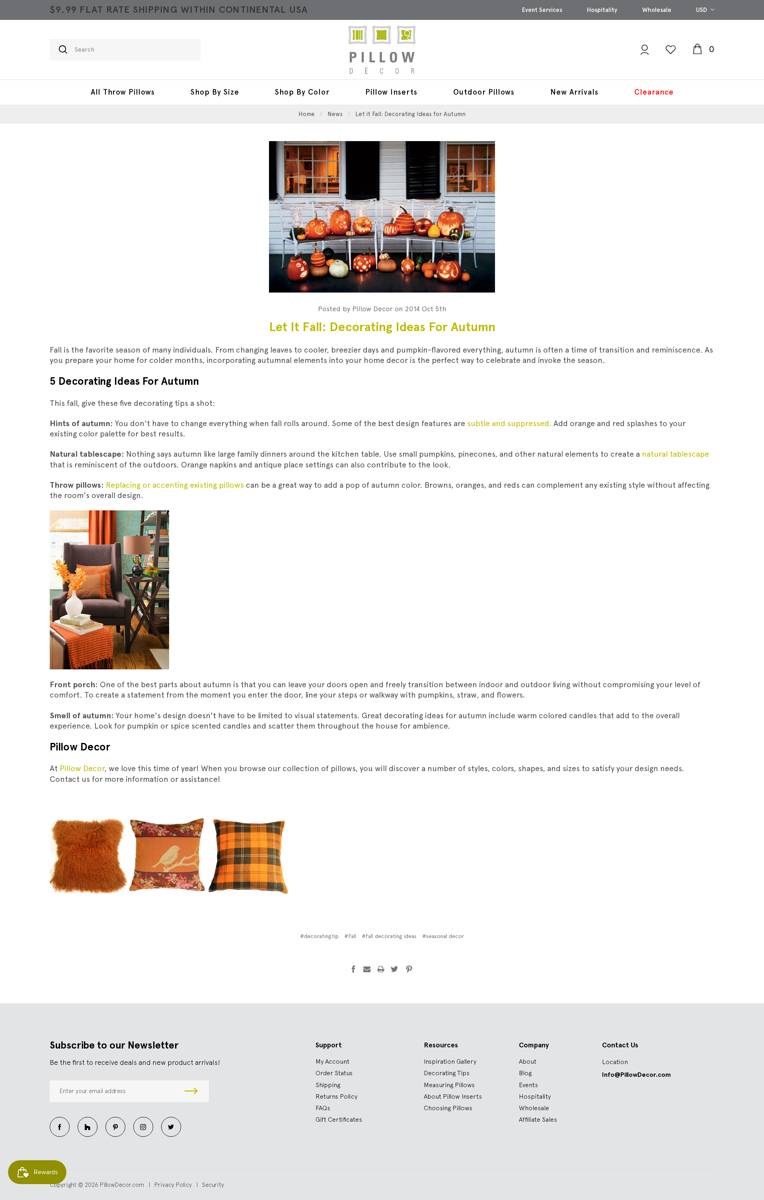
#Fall (350, 936)
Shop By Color (302, 92)
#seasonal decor (443, 936)
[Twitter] (394, 969)
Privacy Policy (173, 1184)
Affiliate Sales (538, 1119)
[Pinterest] (409, 969)
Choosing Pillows (448, 1107)
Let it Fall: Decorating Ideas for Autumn (382, 326)
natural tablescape (675, 454)
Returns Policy (336, 1096)
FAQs (323, 1107)
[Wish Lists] (671, 49)
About (527, 1061)
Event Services (542, 10)
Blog (525, 1072)
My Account (332, 1061)
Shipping (328, 1084)
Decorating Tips (447, 1072)
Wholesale (656, 10)
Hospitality (602, 10)
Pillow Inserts (391, 92)
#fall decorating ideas (389, 936)
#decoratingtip (319, 936)
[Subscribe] (191, 1091)
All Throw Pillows (123, 92)
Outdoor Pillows (484, 92)
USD (702, 10)
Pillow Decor (82, 768)
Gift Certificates (339, 1119)
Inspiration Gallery (450, 1061)
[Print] (380, 969)
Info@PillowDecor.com (636, 1074)
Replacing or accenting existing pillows (175, 485)
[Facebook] (353, 969)
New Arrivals (574, 92)
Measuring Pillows (449, 1084)
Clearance (654, 92)
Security (213, 1184)
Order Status (334, 1072)
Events (528, 1084)
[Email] (366, 969)
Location (615, 1061)
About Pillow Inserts (453, 1096)
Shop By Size (215, 92)
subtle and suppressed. (509, 423)
